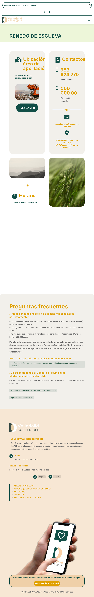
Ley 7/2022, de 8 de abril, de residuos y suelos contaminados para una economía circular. (44, 364)
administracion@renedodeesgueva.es (67, 125)
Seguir (41, 477)
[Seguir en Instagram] (44, 12)
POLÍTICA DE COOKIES (64, 592)
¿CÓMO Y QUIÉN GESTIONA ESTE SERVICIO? (32, 489)
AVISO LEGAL (48, 592)
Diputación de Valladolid (20, 397)
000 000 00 (69, 90)
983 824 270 (70, 72)
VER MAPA (26, 107)
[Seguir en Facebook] (49, 12)
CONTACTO (19, 495)
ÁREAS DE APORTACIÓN (24, 486)
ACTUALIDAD (19, 492)
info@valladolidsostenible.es (26, 459)
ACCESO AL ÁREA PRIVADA (46, 583)
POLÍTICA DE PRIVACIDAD (31, 592)
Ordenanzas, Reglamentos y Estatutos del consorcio (32, 390)
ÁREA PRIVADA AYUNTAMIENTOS (27, 498)
